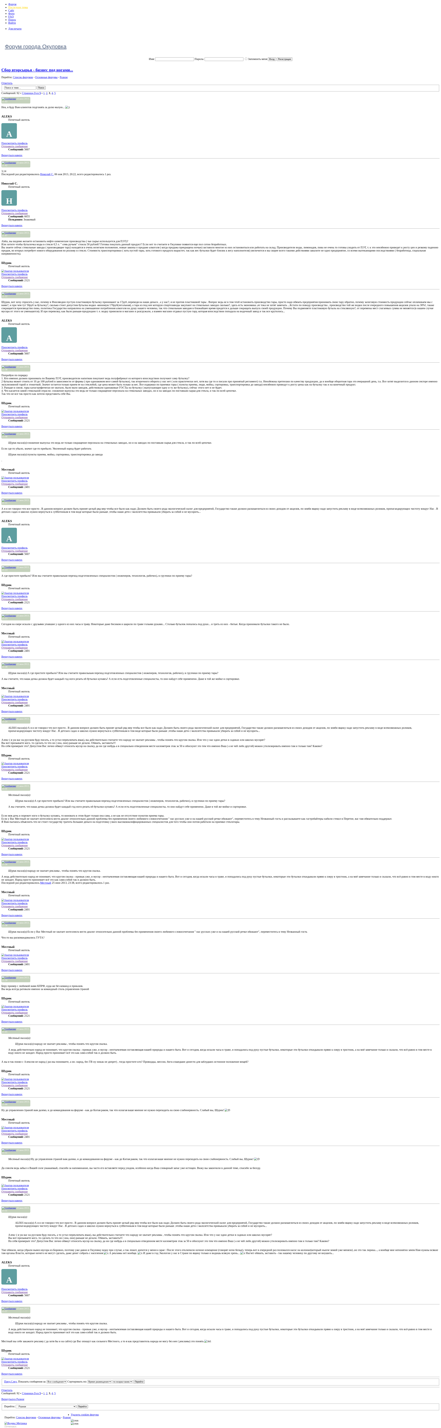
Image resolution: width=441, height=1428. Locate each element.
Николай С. (47, 174)
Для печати (15, 28)
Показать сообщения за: (32, 1381)
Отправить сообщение (14, 146)
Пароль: (199, 59)
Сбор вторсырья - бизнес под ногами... (37, 70)
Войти (12, 22)
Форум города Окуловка (35, 46)
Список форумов (23, 77)
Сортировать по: (77, 1381)
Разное (64, 77)
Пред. (7, 1381)
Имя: (152, 59)
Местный (45, 882)
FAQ (11, 16)
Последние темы (18, 7)
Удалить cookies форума (85, 1414)
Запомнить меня (257, 59)
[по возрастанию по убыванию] (128, 1381)
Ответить (6, 83)
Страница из (31, 93)
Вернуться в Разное (12, 1399)
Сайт (11, 10)
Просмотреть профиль (14, 143)
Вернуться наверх (11, 155)
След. (14, 1381)
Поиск (12, 19)
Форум (12, 4)
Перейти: (9, 1406)
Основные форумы (46, 77)
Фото (11, 13)
